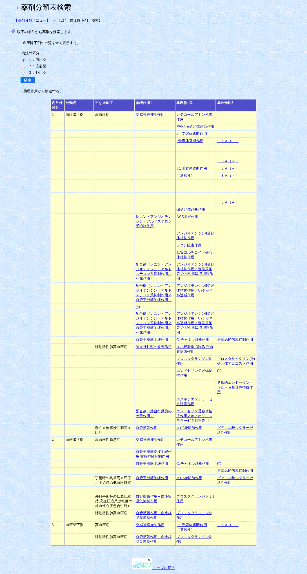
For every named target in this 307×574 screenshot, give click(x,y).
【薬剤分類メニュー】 (32, 20)
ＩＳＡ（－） (228, 141)
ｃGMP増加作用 (189, 428)
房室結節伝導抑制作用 (235, 340)
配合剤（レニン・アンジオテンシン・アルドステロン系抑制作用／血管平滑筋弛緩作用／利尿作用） (154, 323)
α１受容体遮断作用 (191, 134)
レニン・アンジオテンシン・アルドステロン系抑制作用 (154, 221)
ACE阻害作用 (187, 217)
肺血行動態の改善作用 (154, 347)
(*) (138, 307)
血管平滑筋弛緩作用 (152, 340)
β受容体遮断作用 (189, 141)
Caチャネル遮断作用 (192, 340)
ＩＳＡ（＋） (228, 161)
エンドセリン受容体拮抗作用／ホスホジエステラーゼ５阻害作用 (194, 415)
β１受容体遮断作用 (191, 168)
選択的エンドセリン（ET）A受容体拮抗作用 (235, 387)
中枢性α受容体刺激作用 (195, 126)
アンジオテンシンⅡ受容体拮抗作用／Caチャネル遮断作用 (195, 290)
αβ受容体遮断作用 (190, 209)
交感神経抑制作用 (150, 114)
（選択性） (185, 175)
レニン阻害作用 (189, 245)
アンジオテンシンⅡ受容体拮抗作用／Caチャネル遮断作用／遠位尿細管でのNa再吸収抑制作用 (195, 323)
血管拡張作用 (146, 428)
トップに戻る (163, 568)
